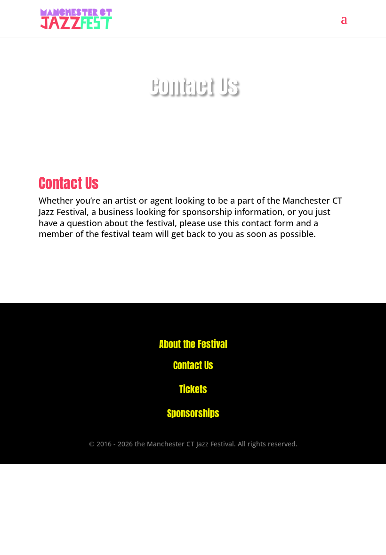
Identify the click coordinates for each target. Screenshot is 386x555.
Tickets (193, 389)
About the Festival (193, 344)
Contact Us (193, 365)
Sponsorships (193, 413)
